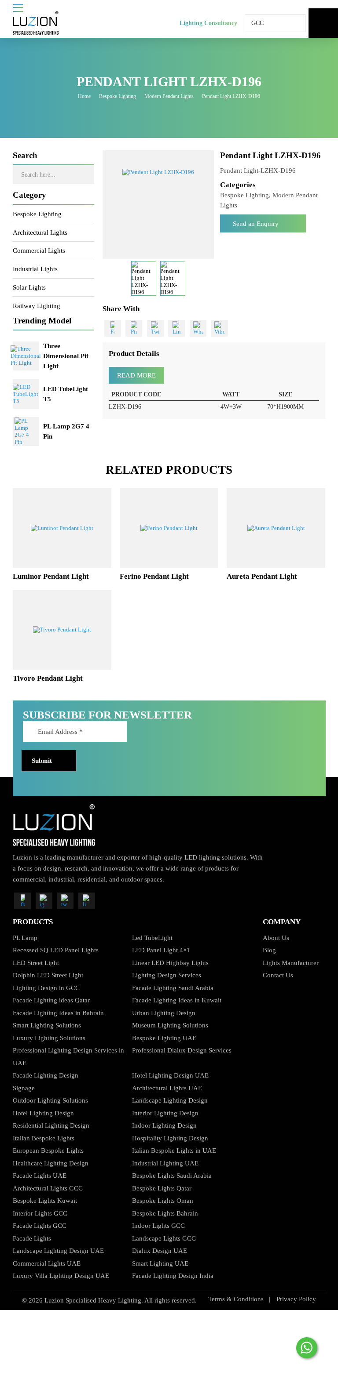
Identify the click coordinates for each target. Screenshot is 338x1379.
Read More (136, 375)
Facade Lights (32, 1238)
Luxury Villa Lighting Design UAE (61, 1275)
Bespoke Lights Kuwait (45, 1200)
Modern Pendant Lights (169, 96)
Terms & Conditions (236, 1299)
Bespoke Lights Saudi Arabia (172, 1175)
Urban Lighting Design (163, 1012)
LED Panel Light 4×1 (161, 950)
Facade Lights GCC (39, 1225)
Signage (24, 1088)
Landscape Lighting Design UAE (58, 1250)
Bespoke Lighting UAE (164, 1038)
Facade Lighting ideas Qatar (51, 1000)
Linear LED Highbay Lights (170, 962)
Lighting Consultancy (208, 22)
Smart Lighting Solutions (47, 1025)
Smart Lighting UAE (160, 1263)
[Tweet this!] (155, 328)
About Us (276, 937)
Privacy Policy (296, 1299)
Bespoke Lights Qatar (161, 1188)
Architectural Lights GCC (48, 1188)
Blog (269, 950)
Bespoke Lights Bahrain (165, 1213)
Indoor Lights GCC (158, 1225)
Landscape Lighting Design (170, 1100)
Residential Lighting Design (51, 1125)
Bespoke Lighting (117, 96)
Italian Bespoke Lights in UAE (174, 1150)
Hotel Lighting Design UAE (170, 1075)
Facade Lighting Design (45, 1075)
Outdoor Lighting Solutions (50, 1100)
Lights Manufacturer (291, 962)
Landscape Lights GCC (164, 1238)
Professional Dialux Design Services (181, 1050)
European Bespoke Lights (48, 1150)
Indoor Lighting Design (164, 1125)
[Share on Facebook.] (112, 328)
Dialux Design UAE (159, 1250)
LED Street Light (36, 962)
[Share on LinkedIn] (176, 328)
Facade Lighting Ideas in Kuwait (176, 1000)
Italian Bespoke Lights (43, 1138)
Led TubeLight (152, 937)
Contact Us (278, 975)
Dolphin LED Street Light (48, 975)
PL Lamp (25, 937)
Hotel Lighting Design (43, 1113)
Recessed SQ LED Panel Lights (56, 950)
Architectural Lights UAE (167, 1088)
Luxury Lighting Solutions (49, 1038)
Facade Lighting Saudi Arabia (172, 987)
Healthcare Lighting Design (50, 1163)
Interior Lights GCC (40, 1213)
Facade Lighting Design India (172, 1275)
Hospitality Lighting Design (170, 1138)
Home (84, 96)
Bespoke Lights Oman (162, 1200)
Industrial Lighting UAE (165, 1163)
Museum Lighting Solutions (170, 1025)
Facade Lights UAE (39, 1175)
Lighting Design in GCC (46, 987)
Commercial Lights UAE (47, 1263)
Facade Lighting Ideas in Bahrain (58, 1012)
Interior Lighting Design (165, 1113)
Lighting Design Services (166, 975)
